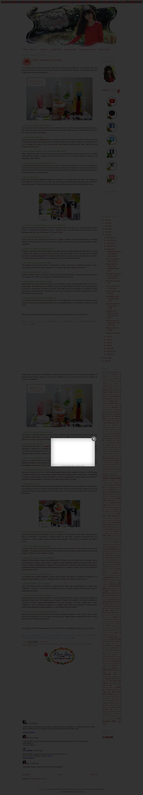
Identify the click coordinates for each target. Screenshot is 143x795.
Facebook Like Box (80, 465)
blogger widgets (71, 465)
